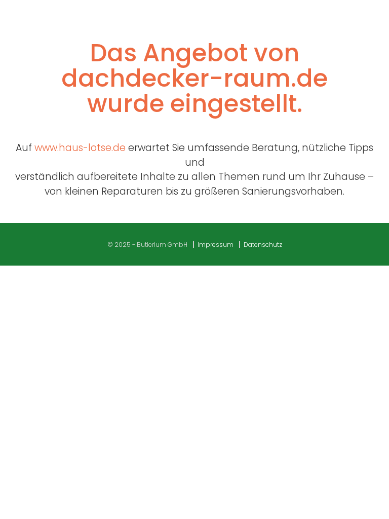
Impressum (216, 244)
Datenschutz (263, 244)
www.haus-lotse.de (80, 148)
